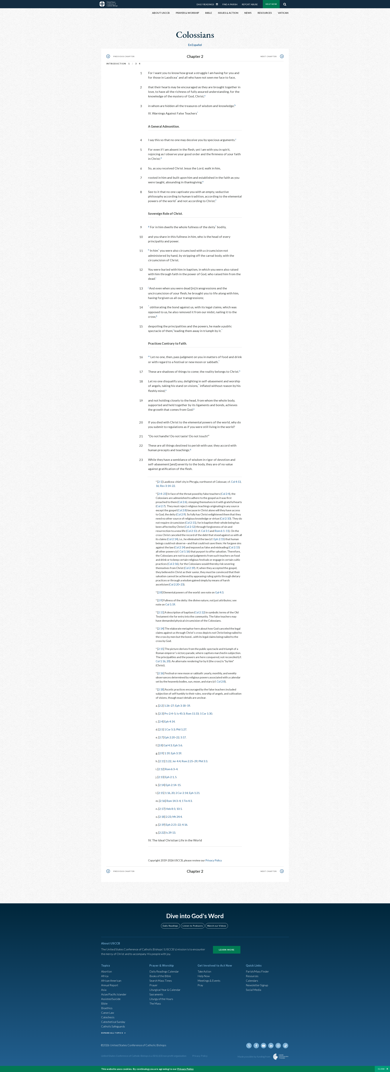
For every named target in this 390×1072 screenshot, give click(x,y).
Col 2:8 (182, 510)
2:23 (168, 816)
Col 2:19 (189, 568)
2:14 (160, 628)
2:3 (161, 713)
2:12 (160, 769)
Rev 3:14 (165, 485)
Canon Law (107, 1012)
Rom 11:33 (192, 713)
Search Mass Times (160, 980)
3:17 (183, 737)
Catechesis (107, 1017)
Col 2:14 (172, 539)
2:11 (160, 612)
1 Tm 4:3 (187, 800)
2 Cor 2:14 (182, 793)
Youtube (263, 1045)
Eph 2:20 (169, 737)
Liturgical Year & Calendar (165, 989)
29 (195, 761)
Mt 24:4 (177, 816)
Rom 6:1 (219, 530)
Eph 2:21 (171, 824)
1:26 (166, 705)
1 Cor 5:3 (169, 729)
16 (157, 485)
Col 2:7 (160, 506)
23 (164, 493)
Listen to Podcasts (193, 925)
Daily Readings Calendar (218, 4)
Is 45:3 (181, 713)
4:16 (184, 824)
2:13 (160, 777)
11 (227, 530)
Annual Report (109, 985)
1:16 (167, 793)
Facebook (256, 1045)
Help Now (271, 4)
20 (168, 661)
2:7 (161, 737)
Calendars (252, 980)
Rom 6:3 (170, 769)
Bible (104, 1003)
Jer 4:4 (176, 761)
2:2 (161, 705)
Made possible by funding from (254, 1056)
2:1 (160, 481)
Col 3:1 (205, 530)
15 (179, 785)
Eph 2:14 (171, 785)
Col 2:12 (190, 526)
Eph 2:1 (169, 777)
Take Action (204, 971)
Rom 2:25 (187, 761)
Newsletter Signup (257, 985)
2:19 (161, 824)
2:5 (161, 729)
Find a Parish (229, 4)
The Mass (155, 1003)
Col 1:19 (170, 604)
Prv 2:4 (168, 713)
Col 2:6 (182, 502)
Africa (104, 976)
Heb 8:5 (170, 808)
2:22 (161, 832)
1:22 (168, 761)
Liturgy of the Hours (161, 999)
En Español (195, 45)
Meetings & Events (209, 980)
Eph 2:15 (218, 539)
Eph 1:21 (194, 793)
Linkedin (271, 1045)
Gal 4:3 (219, 592)
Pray (200, 985)
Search (284, 3)
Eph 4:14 (169, 721)
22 (173, 485)
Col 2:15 (234, 547)
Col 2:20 (174, 584)
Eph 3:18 (180, 705)
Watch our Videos (216, 925)
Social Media (253, 989)
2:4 (160, 493)
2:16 (160, 673)
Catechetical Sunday (113, 1021)
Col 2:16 (173, 563)
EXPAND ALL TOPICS (112, 1033)
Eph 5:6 (177, 745)
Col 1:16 (184, 551)
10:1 (179, 808)
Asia (103, 989)
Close (381, 1069)
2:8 (160, 592)
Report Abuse (250, 4)
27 (172, 705)
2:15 (160, 648)
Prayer (153, 985)
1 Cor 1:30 (206, 713)
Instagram (278, 1045)
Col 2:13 (192, 530)
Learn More (227, 949)
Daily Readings (205, 4)
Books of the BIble (160, 976)
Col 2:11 (190, 522)
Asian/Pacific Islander (113, 994)
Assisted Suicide (111, 999)
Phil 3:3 (203, 761)
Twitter (249, 1045)
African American (111, 980)
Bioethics (106, 1008)
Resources (252, 976)
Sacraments (156, 994)
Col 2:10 (225, 518)
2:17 (161, 808)
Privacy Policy (213, 860)
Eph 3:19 (176, 753)
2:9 (160, 600)
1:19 (167, 753)
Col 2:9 (181, 514)
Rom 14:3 (172, 800)
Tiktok (285, 1045)
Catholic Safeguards (113, 1026)
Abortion (106, 971)
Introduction (116, 63)
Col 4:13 (236, 481)
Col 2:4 (225, 493)
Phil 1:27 (181, 729)
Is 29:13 (170, 832)
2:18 (160, 689)
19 (188, 705)
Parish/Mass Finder (257, 971)
